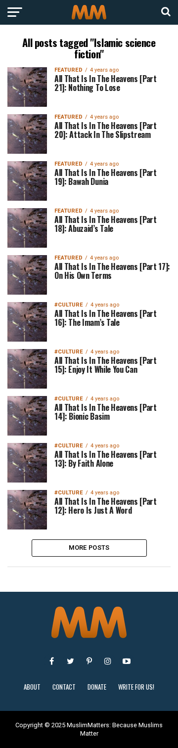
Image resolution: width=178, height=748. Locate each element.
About (32, 687)
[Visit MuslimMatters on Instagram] (107, 661)
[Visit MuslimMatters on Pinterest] (89, 661)
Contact (64, 687)
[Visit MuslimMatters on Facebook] (51, 661)
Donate (97, 687)
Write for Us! (136, 687)
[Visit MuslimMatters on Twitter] (70, 661)
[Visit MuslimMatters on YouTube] (126, 661)
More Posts (89, 547)
